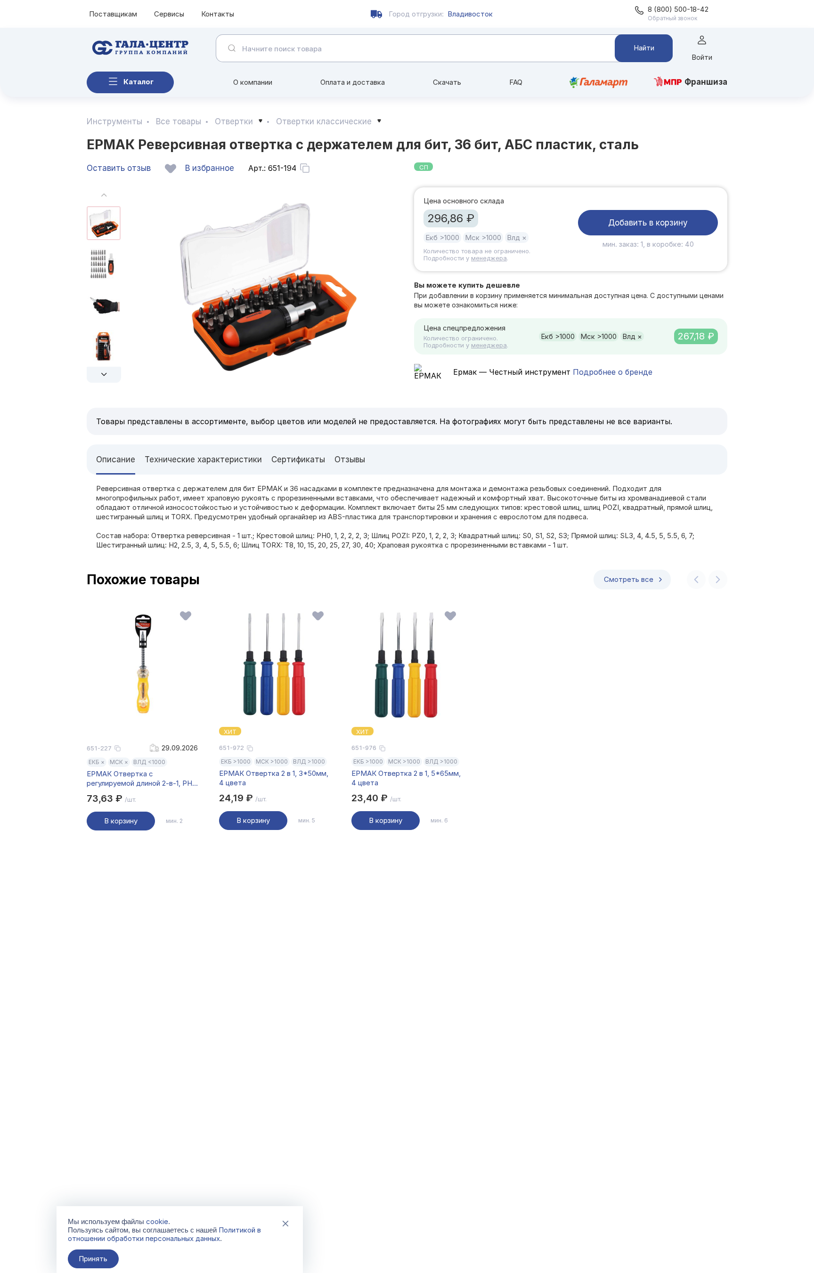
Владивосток (470, 13)
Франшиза (705, 82)
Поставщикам (113, 13)
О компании (252, 82)
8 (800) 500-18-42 (678, 9)
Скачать (447, 82)
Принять (93, 1258)
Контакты (217, 13)
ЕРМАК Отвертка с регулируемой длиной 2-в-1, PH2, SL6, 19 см (142, 778)
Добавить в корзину (648, 222)
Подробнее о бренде (611, 372)
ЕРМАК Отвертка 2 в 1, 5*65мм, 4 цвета (406, 778)
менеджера (489, 258)
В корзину (121, 820)
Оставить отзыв (119, 168)
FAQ (515, 82)
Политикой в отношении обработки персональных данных (164, 1234)
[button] (104, 375)
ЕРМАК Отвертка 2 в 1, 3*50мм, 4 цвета (273, 778)
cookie (157, 1221)
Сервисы (169, 13)
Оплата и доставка (352, 82)
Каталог (138, 81)
